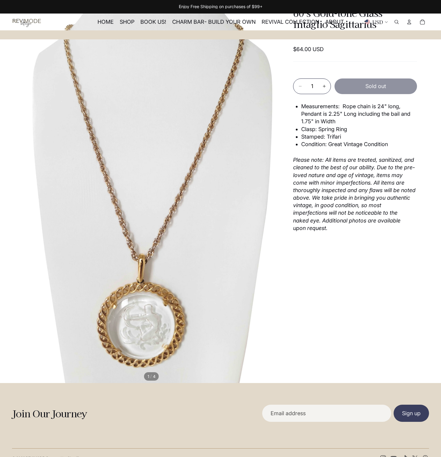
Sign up (411, 413)
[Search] (396, 22)
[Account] (409, 22)
